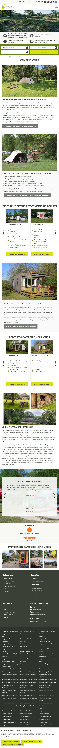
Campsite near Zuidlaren (9, 722)
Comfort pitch (37, 224)
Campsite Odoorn (44, 722)
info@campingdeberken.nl (38, 614)
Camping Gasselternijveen (46, 725)
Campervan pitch (14, 224)
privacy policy (5, 736)
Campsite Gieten (6, 719)
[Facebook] (45, 2)
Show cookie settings (31, 741)
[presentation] (3, 233)
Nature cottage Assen (26, 669)
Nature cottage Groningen (28, 672)
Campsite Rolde (24, 719)
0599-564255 (35, 612)
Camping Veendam (7, 725)
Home (3, 56)
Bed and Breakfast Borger (27, 695)
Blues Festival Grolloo (37, 590)
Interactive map (8, 578)
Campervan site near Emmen (28, 634)
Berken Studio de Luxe (40, 355)
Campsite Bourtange (26, 714)
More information (17, 254)
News (5, 588)
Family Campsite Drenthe (27, 706)
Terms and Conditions (9, 612)
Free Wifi (34, 593)
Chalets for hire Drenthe (27, 664)
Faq (5, 609)
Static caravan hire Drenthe (10, 674)
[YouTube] (50, 2)
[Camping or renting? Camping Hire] (15, 47)
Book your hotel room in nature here (20, 326)
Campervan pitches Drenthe (10, 631)
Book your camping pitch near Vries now (20, 126)
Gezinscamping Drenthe (9, 711)
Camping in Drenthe (26, 654)
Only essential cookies (13, 744)
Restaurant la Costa (9, 581)
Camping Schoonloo (44, 719)
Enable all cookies (11, 741)
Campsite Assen (43, 711)
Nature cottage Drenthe (46, 672)
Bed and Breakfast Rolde (9, 698)
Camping (34, 578)
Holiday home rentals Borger (10, 679)
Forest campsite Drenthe (46, 703)
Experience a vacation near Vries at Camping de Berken (27, 195)
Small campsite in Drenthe (27, 703)
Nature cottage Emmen (8, 672)
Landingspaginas (10, 56)
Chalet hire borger (44, 664)
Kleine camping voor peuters (28, 698)
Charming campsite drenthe (10, 706)
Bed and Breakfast (37, 588)
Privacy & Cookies (8, 614)
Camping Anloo (24, 725)
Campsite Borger (7, 714)
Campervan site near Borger (47, 631)
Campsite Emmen (44, 714)
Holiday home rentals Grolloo (47, 679)
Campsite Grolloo (25, 716)
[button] (26, 512)
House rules (7, 583)
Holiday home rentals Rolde (10, 682)
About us (6, 617)
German (53, 1)
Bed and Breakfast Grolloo (46, 695)
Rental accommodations (38, 581)
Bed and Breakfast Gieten (46, 690)
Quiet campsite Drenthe (9, 703)
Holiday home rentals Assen (28, 682)
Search (44, 52)
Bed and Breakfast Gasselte (10, 695)
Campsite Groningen (45, 716)
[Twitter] (48, 2)
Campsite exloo (6, 716)
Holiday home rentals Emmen (47, 682)
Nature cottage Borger (45, 669)
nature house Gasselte (8, 669)
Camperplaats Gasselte (27, 631)
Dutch (56, 1)
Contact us (6, 607)
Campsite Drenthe (25, 711)
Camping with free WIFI (45, 644)
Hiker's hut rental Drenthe (28, 674)
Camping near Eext (25, 722)
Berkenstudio (13, 355)
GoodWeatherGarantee (10, 586)
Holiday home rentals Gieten (28, 679)
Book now (6, 591)
